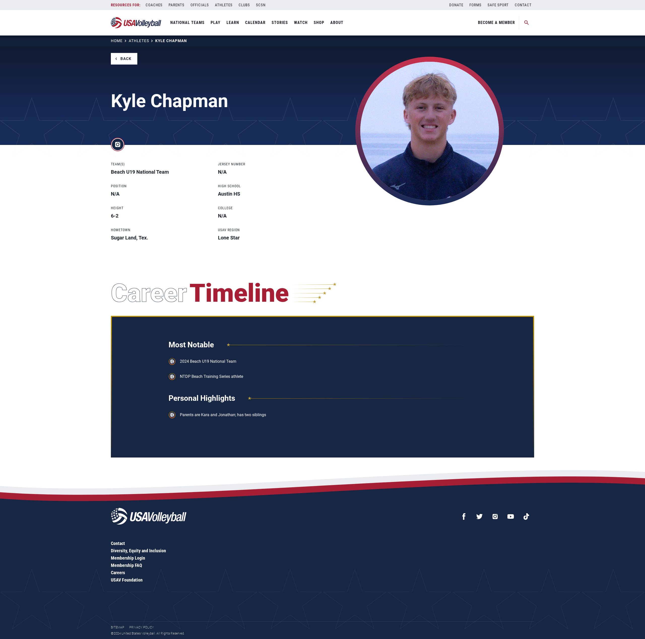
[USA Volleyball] (136, 22)
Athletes (224, 5)
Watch (301, 22)
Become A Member (496, 22)
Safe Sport (498, 5)
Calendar (255, 22)
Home (117, 41)
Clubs (244, 5)
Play (215, 22)
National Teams (187, 22)
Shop (319, 22)
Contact (523, 5)
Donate (456, 5)
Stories (280, 22)
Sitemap (117, 627)
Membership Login (128, 558)
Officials (199, 5)
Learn (233, 22)
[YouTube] (510, 516)
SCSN (261, 5)
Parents (176, 5)
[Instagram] (495, 516)
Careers (118, 572)
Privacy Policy (141, 627)
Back (126, 58)
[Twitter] (479, 516)
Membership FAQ (126, 565)
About (336, 22)
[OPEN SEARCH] (526, 22)
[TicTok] (526, 516)
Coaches (154, 5)
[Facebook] (463, 516)
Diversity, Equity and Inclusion (138, 550)
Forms (475, 5)
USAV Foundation (127, 580)
